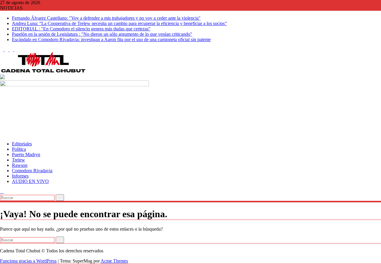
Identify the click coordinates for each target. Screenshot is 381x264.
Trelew (18, 159)
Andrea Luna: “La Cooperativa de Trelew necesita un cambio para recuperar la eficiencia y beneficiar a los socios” (119, 23)
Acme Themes (114, 260)
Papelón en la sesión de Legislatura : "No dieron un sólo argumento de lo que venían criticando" (102, 34)
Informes (20, 175)
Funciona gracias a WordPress (28, 260)
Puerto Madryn (26, 154)
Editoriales (22, 143)
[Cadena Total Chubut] (2, 133)
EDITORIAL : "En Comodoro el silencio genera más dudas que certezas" (81, 28)
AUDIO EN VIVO (30, 181)
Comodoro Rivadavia (32, 170)
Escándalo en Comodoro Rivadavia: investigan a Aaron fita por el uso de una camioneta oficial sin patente (111, 39)
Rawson (19, 165)
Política (19, 149)
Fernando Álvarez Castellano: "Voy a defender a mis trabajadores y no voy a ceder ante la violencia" (106, 18)
